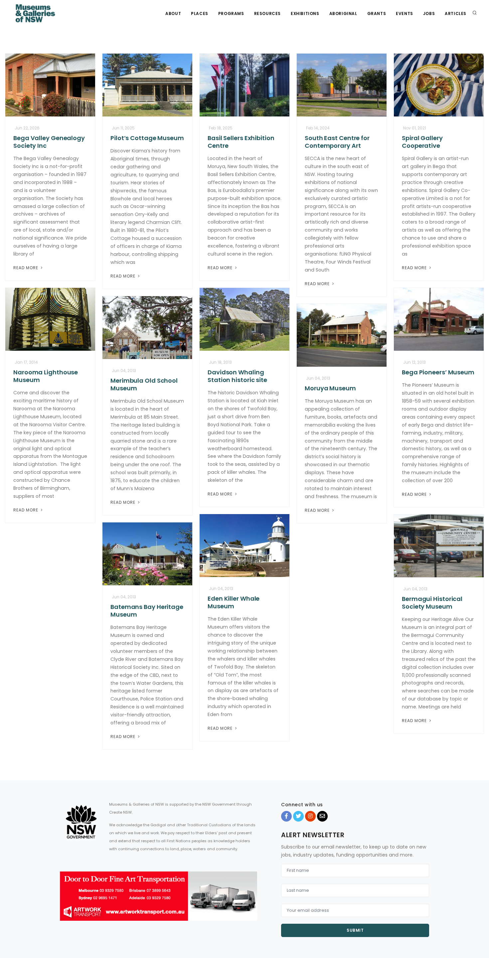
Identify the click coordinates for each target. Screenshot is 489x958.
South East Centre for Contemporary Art (337, 142)
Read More (26, 268)
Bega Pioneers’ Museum (438, 372)
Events (404, 13)
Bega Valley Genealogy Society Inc (49, 142)
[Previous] (66, 902)
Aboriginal (343, 13)
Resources (267, 13)
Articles (455, 13)
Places (199, 13)
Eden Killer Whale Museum (233, 602)
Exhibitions (305, 13)
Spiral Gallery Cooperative (422, 142)
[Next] (250, 902)
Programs (231, 13)
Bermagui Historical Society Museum (432, 603)
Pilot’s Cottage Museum (147, 138)
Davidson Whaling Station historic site (237, 376)
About (173, 13)
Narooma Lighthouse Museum (45, 376)
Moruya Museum (330, 388)
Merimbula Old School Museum (144, 384)
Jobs (429, 13)
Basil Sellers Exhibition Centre (241, 142)
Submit (355, 930)
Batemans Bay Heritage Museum (146, 611)
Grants (376, 13)
